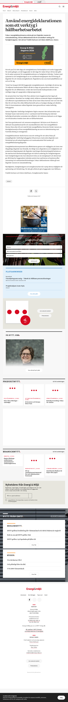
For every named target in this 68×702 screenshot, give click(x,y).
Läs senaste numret (45, 311)
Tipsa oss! (40, 595)
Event (31, 10)
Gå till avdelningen (58, 381)
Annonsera (23, 595)
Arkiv (35, 10)
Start (4, 10)
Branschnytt (16, 10)
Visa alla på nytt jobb (34, 370)
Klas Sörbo (34, 647)
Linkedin (34, 600)
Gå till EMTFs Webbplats (58, 516)
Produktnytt (24, 10)
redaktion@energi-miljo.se (34, 653)
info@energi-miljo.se (34, 620)
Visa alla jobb (34, 294)
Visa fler (34, 545)
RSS (39, 600)
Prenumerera (45, 315)
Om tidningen (31, 595)
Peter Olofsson (34, 642)
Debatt (9, 10)
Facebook (29, 600)
